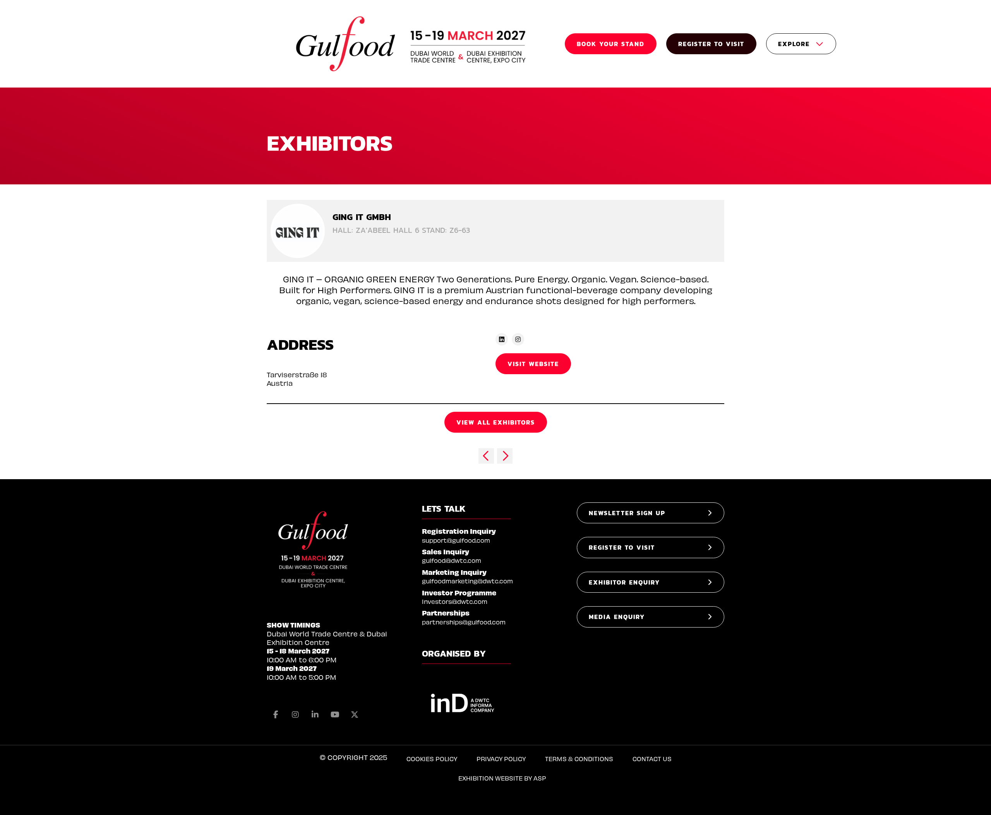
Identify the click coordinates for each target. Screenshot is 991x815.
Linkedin (315, 715)
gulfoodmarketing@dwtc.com (467, 581)
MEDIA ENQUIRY (617, 616)
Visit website (533, 363)
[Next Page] (505, 456)
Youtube (335, 715)
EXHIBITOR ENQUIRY (624, 582)
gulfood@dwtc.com (451, 560)
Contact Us (652, 758)
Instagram (295, 715)
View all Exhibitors (495, 422)
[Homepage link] (412, 44)
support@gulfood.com (456, 540)
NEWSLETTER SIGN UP (627, 513)
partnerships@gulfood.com (464, 622)
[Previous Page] (486, 456)
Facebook (276, 715)
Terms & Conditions (579, 758)
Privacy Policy (501, 758)
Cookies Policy (431, 758)
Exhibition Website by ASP (502, 778)
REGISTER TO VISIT (711, 43)
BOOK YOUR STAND (611, 43)
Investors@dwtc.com (454, 601)
